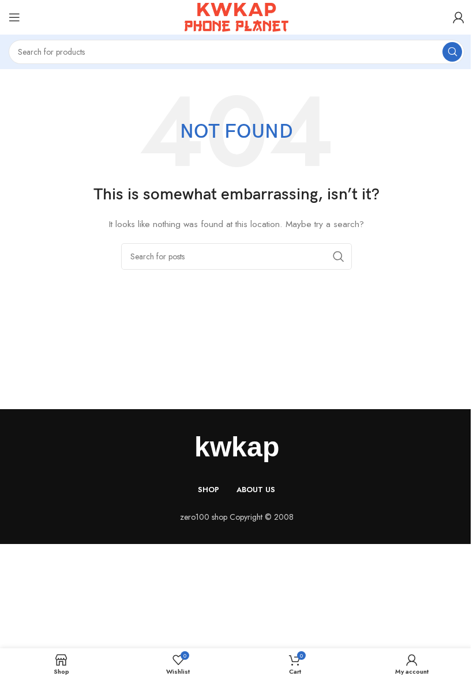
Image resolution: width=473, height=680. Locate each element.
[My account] (458, 17)
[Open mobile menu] (14, 17)
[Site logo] (236, 16)
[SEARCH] (452, 52)
